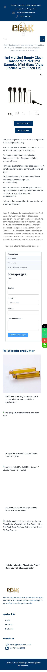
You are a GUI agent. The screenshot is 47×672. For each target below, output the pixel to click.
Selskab (11, 288)
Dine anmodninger (15, 319)
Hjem (5, 45)
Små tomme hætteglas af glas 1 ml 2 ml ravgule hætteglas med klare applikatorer (21, 399)
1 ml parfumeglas (32, 222)
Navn (10, 278)
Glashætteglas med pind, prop (21, 45)
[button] (23, 34)
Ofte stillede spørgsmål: (17, 267)
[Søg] (42, 39)
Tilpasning (12, 263)
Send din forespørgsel (18, 335)
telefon (10, 308)
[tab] (23, 254)
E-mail (10, 298)
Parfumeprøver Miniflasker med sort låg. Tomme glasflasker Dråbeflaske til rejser (22, 231)
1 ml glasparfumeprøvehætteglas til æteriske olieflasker (23, 216)
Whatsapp (25, 130)
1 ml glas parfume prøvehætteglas (23, 213)
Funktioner (12, 258)
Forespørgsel (24, 123)
